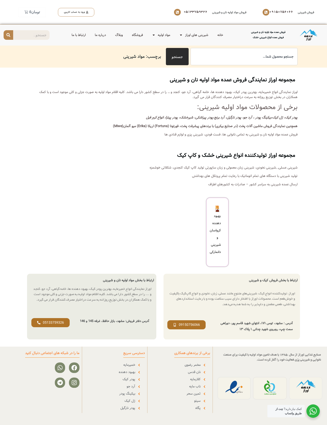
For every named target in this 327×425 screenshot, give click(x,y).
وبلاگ (119, 35)
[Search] (8, 35)
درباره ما (100, 35)
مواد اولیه (164, 35)
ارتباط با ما (79, 35)
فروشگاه (137, 35)
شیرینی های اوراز (196, 35)
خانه (220, 35)
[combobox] (244, 56)
